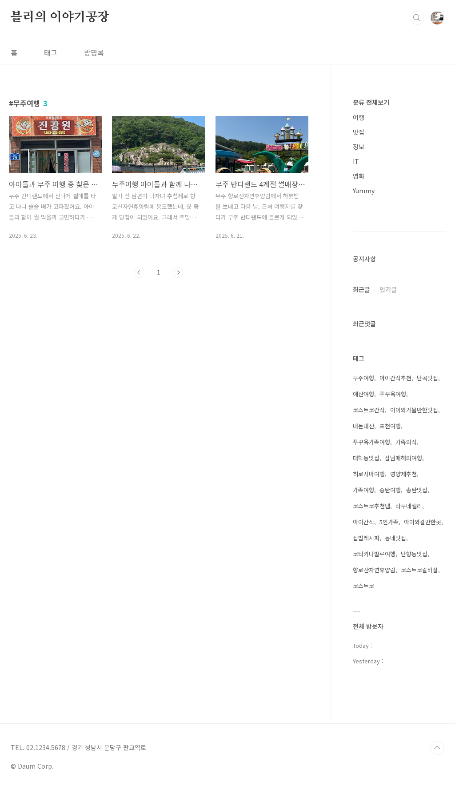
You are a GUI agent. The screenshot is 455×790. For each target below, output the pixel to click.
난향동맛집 (414, 554)
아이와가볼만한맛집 (414, 410)
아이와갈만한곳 (422, 522)
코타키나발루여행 (374, 554)
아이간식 (363, 522)
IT (356, 161)
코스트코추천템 (371, 506)
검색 (416, 17)
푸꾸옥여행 (392, 394)
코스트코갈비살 (419, 570)
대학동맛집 (366, 458)
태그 (50, 52)
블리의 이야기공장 (60, 17)
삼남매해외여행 (403, 458)
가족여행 (363, 490)
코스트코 (363, 586)
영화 (358, 176)
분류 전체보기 (371, 102)
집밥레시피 (366, 538)
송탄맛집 (416, 490)
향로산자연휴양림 (374, 570)
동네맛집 (395, 538)
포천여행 (390, 426)
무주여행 (363, 378)
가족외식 (406, 442)
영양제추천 (403, 474)
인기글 (388, 289)
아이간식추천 (395, 378)
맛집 (358, 132)
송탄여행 (390, 490)
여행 (358, 117)
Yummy (364, 190)
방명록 (94, 52)
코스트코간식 (369, 410)
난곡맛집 (427, 378)
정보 (358, 146)
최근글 (361, 289)
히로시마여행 (369, 474)
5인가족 (389, 522)
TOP (437, 748)
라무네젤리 (408, 506)
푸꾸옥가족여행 (371, 442)
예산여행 (363, 394)
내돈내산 (363, 426)
